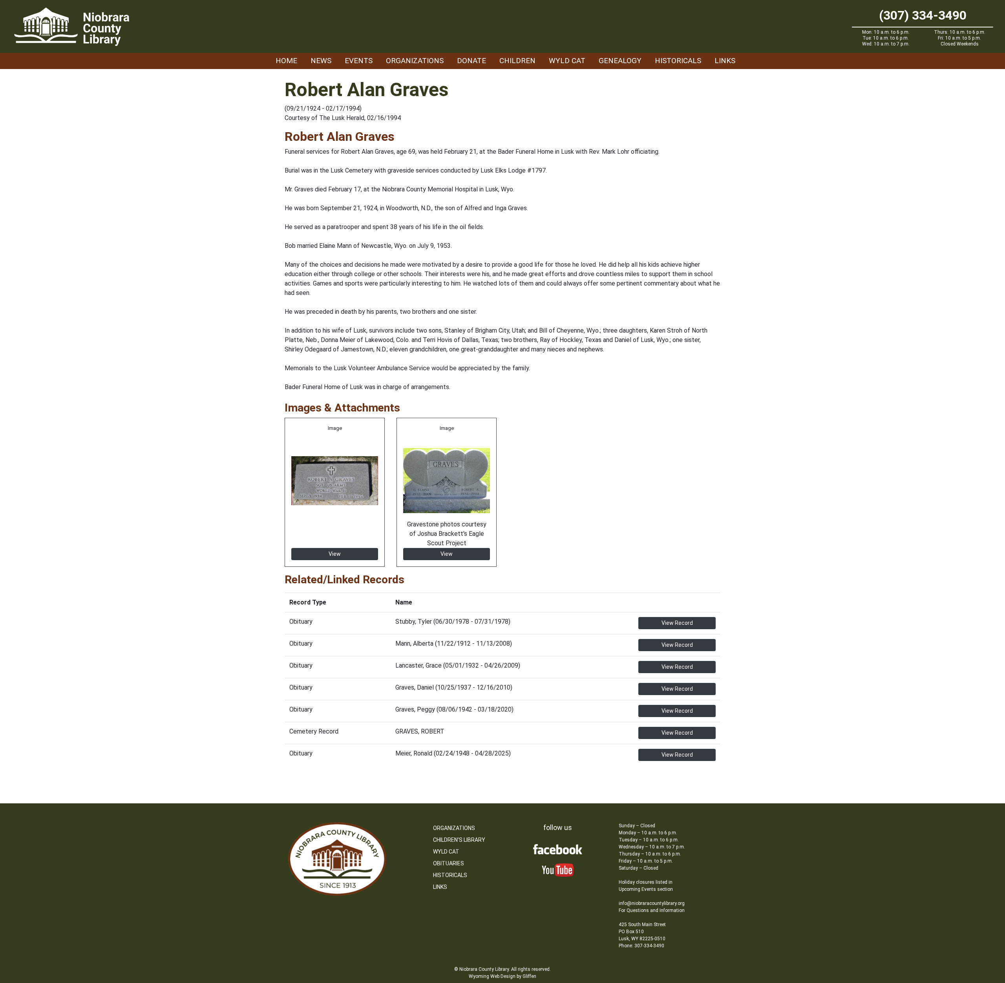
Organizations (415, 60)
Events (359, 60)
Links (724, 60)
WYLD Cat (567, 60)
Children (517, 60)
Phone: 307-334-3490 (641, 945)
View (335, 554)
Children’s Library (459, 840)
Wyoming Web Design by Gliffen (502, 976)
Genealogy (620, 60)
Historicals (678, 60)
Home (286, 60)
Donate (471, 60)
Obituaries (448, 863)
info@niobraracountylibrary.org (652, 903)
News (321, 60)
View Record (677, 623)
